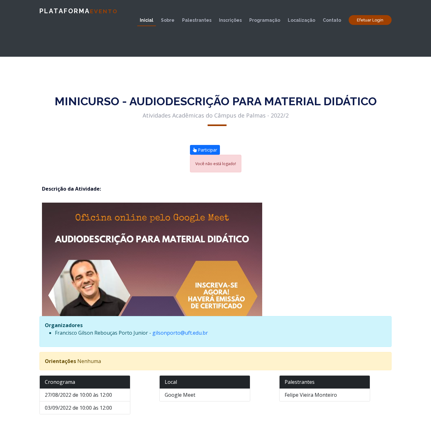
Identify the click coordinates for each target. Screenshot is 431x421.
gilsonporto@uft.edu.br (180, 332)
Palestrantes (196, 20)
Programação (264, 20)
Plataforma (78, 11)
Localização (301, 20)
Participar (207, 150)
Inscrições (230, 20)
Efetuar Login (370, 20)
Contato (332, 20)
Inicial (146, 20)
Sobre (167, 20)
